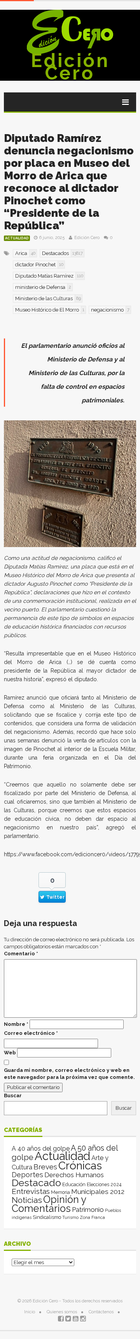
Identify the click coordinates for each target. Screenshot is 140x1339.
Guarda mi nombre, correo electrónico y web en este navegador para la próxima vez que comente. (69, 1073)
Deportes (27, 1175)
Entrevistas (31, 1191)
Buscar (13, 1095)
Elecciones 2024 (104, 1184)
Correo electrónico (31, 1033)
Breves (45, 1167)
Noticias (27, 1200)
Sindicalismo (47, 1217)
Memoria (60, 1192)
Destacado (36, 1182)
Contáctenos (101, 1311)
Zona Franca (92, 1217)
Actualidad (17, 238)
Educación (74, 1184)
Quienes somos (62, 1311)
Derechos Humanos (74, 1175)
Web (10, 1053)
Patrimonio (88, 1209)
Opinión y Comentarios (49, 1204)
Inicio (29, 1311)
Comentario (21, 953)
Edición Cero (70, 67)
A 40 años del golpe (41, 1148)
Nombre (16, 1024)
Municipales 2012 (97, 1192)
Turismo (70, 1217)
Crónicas (80, 1165)
